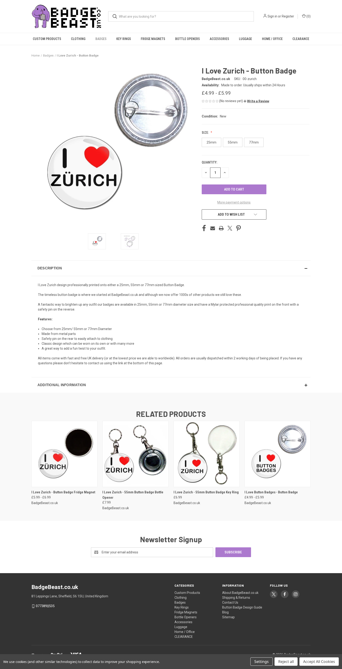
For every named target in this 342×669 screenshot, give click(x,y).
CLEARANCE (300, 39)
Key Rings (123, 39)
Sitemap (228, 617)
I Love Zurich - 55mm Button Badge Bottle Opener (132, 495)
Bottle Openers (187, 39)
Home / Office (272, 39)
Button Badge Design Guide (242, 607)
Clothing (78, 39)
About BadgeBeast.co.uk (240, 593)
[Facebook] (204, 228)
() (308, 16)
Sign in (272, 16)
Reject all (286, 661)
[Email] (212, 228)
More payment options (234, 202)
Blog (225, 612)
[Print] (221, 228)
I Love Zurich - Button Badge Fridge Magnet (63, 492)
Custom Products (47, 39)
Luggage (245, 39)
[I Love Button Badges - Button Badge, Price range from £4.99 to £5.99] (277, 454)
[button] (256, 101)
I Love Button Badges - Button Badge (271, 492)
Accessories (219, 39)
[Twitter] (230, 228)
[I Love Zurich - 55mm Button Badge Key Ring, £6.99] (206, 454)
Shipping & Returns (236, 597)
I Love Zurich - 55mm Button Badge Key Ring (206, 492)
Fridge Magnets (153, 39)
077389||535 (45, 606)
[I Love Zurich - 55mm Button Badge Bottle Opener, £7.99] (135, 454)
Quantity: (209, 162)
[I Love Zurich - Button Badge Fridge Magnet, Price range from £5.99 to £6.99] (64, 454)
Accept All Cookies (319, 661)
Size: (205, 132)
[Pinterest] (238, 228)
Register (288, 16)
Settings (261, 661)
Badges (101, 39)
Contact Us (230, 602)
